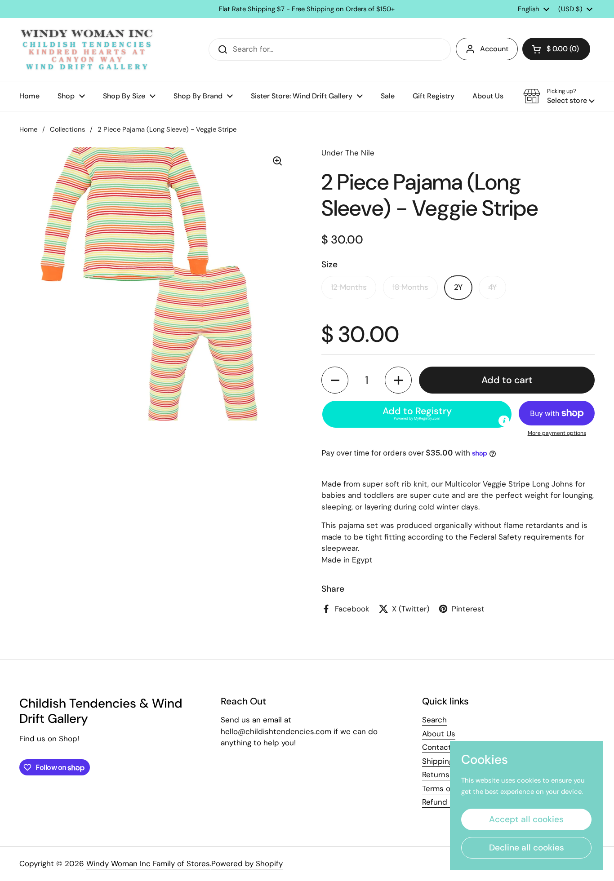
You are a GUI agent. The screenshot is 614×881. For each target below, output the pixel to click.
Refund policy (446, 802)
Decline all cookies (526, 847)
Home (28, 129)
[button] (556, 49)
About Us (438, 734)
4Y (492, 287)
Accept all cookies (526, 819)
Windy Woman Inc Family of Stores (148, 863)
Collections (67, 129)
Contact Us (442, 747)
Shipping (437, 761)
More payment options (557, 433)
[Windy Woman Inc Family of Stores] (86, 49)
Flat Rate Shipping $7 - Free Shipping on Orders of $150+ (307, 9)
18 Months (410, 287)
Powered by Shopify (247, 863)
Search (434, 720)
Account (494, 48)
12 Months (349, 287)
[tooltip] (503, 421)
